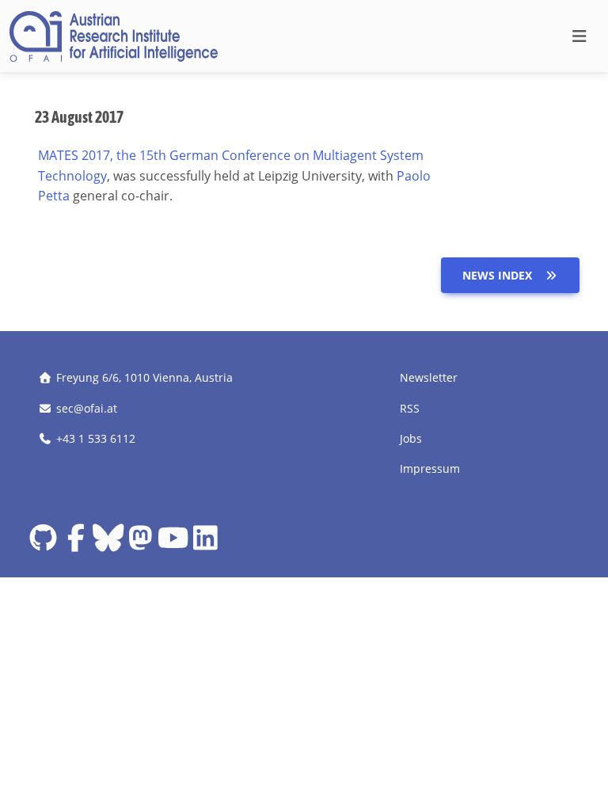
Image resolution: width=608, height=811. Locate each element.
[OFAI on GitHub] (43, 543)
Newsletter (429, 377)
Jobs (411, 438)
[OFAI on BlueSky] (108, 543)
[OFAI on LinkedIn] (205, 543)
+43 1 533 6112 (95, 438)
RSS (410, 408)
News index (497, 275)
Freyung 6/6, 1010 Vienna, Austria (144, 377)
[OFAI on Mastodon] (140, 543)
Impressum (430, 468)
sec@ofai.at (86, 408)
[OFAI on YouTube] (173, 543)
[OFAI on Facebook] (75, 543)
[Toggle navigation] (579, 36)
